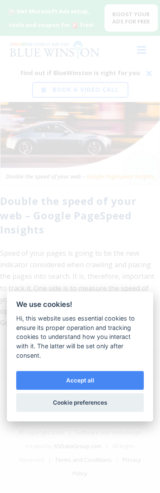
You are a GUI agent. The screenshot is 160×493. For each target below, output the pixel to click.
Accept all (80, 380)
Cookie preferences (80, 402)
